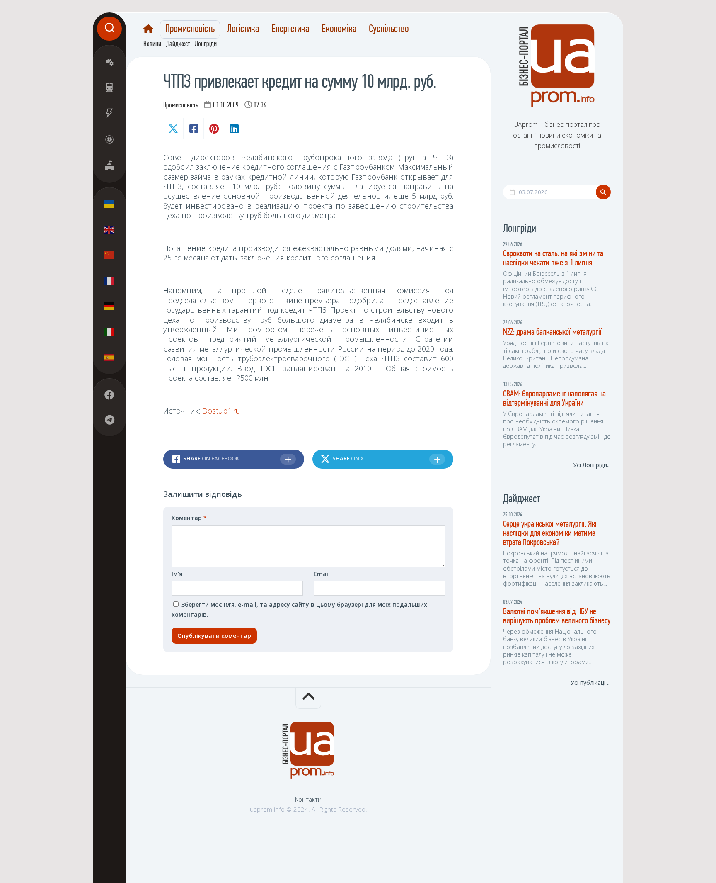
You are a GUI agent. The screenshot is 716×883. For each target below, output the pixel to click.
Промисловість (190, 29)
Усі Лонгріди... (592, 465)
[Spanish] (109, 357)
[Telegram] (109, 419)
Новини (152, 44)
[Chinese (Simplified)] (109, 255)
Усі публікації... (591, 682)
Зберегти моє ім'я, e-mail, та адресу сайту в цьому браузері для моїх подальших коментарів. (299, 609)
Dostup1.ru (221, 411)
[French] (109, 280)
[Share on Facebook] (193, 128)
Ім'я (177, 574)
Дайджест (178, 44)
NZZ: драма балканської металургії (552, 332)
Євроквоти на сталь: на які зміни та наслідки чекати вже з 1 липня (553, 258)
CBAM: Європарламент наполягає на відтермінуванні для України (554, 398)
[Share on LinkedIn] (234, 128)
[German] (109, 306)
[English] (109, 229)
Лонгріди (206, 44)
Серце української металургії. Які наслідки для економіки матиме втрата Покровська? (550, 533)
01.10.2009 (226, 105)
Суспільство (389, 29)
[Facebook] (109, 394)
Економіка (339, 29)
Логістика (243, 29)
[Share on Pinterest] (213, 128)
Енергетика (290, 29)
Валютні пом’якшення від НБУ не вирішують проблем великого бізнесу (556, 616)
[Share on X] (173, 128)
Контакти (308, 799)
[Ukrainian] (109, 204)
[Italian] (109, 331)
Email (322, 574)
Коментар (189, 518)
